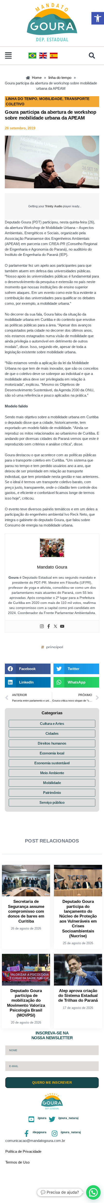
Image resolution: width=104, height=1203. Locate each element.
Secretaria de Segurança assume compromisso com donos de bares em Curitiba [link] (26, 911)
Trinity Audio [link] (53, 206)
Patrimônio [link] (52, 793)
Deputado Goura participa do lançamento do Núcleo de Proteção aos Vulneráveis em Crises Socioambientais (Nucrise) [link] (78, 918)
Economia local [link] (52, 753)
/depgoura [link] (39, 1132)
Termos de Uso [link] (17, 1162)
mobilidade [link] (50, 99)
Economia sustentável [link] (52, 763)
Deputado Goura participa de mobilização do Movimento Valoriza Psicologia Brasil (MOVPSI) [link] (26, 1003)
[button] (8, 55)
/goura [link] (42, 1118)
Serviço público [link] (51, 802)
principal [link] (54, 647)
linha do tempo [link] (21, 99)
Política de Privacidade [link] (23, 1151)
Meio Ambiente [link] (52, 773)
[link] (97, 18)
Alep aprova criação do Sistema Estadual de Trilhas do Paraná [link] (78, 995)
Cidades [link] (52, 733)
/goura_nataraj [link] (68, 1118)
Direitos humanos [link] (52, 743)
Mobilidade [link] (52, 783)
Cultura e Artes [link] (52, 724)
